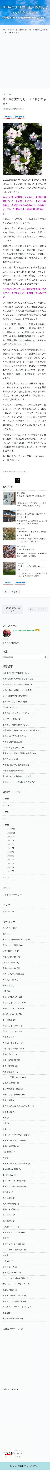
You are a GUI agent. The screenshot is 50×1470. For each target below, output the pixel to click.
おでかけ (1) (8, 1261)
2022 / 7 (10, 848)
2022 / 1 (10, 871)
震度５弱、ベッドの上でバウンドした (19, 713)
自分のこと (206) (10, 928)
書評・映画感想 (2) (11, 1204)
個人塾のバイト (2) (11, 1227)
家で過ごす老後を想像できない (16, 725)
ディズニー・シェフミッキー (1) (16, 1284)
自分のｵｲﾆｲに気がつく (12, 719)
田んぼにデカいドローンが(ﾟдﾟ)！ (17, 684)
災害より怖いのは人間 (12, 742)
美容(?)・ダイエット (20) (13, 1043)
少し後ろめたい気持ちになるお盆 (17, 776)
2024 (7, 812)
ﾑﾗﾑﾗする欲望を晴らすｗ (13, 747)
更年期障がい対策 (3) (12, 1169)
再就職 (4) (7, 1158)
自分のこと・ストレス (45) (14, 1003)
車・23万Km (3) (9, 1175)
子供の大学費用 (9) (11, 1083)
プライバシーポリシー (12, 895)
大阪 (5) (6, 1117)
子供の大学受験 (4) (11, 1146)
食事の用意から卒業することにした (18, 679)
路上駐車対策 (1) (10, 1290)
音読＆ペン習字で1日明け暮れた (17, 673)
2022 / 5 (10, 856)
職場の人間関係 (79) (11, 957)
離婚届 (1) (7, 1255)
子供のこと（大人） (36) (13, 1008)
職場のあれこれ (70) (11, 968)
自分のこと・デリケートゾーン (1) (17, 1307)
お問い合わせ (8, 911)
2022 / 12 (11, 829)
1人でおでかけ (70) (11, 962)
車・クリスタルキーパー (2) (15, 1186)
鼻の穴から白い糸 (10, 759)
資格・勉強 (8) (9, 1100)
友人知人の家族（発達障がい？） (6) (18, 1106)
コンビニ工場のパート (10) (14, 1077)
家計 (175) (7, 934)
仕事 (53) (6, 991)
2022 (7, 825)
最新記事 (8, 666)
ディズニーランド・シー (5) (15, 1140)
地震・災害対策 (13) (11, 1060)
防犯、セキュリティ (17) (13, 1049)
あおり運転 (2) (9, 1198)
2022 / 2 (10, 867)
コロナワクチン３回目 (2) (14, 1244)
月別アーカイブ (12, 792)
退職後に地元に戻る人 (13, 609)
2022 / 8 (10, 844)
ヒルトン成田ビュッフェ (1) (15, 1295)
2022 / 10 (11, 837)
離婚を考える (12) (10, 1071)
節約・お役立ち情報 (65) (13, 974)
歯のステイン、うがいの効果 (15, 702)
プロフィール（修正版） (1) (15, 1249)
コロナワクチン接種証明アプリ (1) (17, 1278)
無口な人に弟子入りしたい (14, 736)
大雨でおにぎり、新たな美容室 (16, 765)
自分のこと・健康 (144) (13, 945)
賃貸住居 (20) (8, 1037)
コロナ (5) (7, 1129)
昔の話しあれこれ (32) (12, 1014)
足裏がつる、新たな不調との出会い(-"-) (20, 753)
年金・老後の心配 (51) (12, 997)
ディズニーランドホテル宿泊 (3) (16, 1163)
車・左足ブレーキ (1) (12, 1272)
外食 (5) (6, 1123)
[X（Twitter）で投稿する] (17, 480)
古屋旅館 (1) (8, 1313)
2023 (7, 819)
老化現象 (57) (8, 985)
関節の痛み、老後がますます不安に (18, 690)
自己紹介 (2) (8, 1192)
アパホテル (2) (9, 1215)
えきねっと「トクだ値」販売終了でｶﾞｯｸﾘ (20, 782)
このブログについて (11, 643)
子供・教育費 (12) (10, 1066)
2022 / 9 (10, 840)
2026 (7, 799)
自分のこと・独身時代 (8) (14, 1094)
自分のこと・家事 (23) (12, 1026)
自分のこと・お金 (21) (12, 1031)
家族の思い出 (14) (10, 1054)
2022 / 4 (10, 860)
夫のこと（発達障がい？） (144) (17, 939)
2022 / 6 (10, 852)
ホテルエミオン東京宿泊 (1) (15, 1301)
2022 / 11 (11, 833)
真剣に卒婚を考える (25, 549)
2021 (7, 878)
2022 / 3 (10, 863)
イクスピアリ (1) (10, 1267)
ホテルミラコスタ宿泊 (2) (14, 1232)
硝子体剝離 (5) (9, 1112)
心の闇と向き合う (10, 707)
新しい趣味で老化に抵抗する (15, 696)
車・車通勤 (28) (9, 1020)
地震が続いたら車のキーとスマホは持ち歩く (22, 730)
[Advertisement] (25, 60)
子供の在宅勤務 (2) (11, 1209)
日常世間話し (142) (11, 951)
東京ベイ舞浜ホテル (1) (13, 1318)
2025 (7, 806)
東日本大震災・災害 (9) (13, 1089)
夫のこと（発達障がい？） (13, 109)
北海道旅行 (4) (9, 1152)
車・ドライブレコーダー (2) (15, 1181)
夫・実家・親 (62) (10, 980)
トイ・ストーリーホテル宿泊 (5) (16, 1135)
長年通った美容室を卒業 (13, 770)
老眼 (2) (6, 1238)
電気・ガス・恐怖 (38, 609)
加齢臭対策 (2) (9, 1221)
